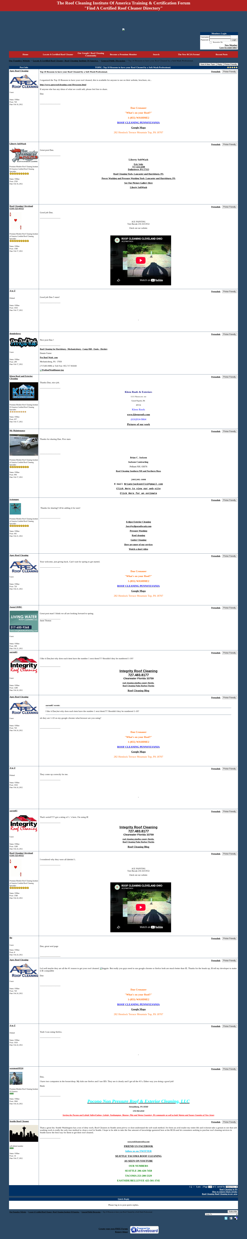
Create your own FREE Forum (113, 1229)
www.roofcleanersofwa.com (139, 1142)
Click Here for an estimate (138, 493)
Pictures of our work (138, 424)
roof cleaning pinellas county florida (138, 683)
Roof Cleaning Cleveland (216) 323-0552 (21, 207)
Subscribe (233, 1211)
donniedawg (15, 333)
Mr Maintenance (17, 430)
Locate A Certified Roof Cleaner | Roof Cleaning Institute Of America (66, 61)
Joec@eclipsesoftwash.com (138, 526)
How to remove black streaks (224, 1192)
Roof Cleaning (208, 1194)
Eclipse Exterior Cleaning (138, 522)
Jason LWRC (16, 607)
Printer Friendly (230, 64)
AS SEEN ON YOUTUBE (138, 1160)
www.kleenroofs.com (138, 414)
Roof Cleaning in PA (228, 1189)
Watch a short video (138, 549)
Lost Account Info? (228, 47)
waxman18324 (16, 1068)
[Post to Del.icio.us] (236, 1218)
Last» (199, 1187)
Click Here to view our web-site (138, 488)
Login (234, 40)
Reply (219, 64)
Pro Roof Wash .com (49, 357)
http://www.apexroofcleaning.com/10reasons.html (63, 85)
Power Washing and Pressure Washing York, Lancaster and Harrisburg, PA (138, 178)
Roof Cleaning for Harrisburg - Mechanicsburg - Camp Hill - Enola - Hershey (73, 349)
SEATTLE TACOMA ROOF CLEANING (138, 1156)
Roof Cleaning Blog (138, 690)
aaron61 (13, 652)
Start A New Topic (207, 64)
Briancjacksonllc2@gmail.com (143, 484)
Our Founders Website (19, 61)
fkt (11, 938)
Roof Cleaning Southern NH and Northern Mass (138, 471)
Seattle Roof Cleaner (19, 1121)
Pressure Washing (138, 531)
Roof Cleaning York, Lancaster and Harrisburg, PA (138, 174)
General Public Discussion (113, 61)
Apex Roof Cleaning (19, 71)
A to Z (12, 291)
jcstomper (14, 499)
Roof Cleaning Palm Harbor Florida (138, 686)
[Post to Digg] (231, 1218)
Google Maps (138, 127)
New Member (231, 45)
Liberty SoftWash (18, 144)
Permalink (215, 72)
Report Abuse (121, 1232)
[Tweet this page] (226, 1218)
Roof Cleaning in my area (226, 1194)
